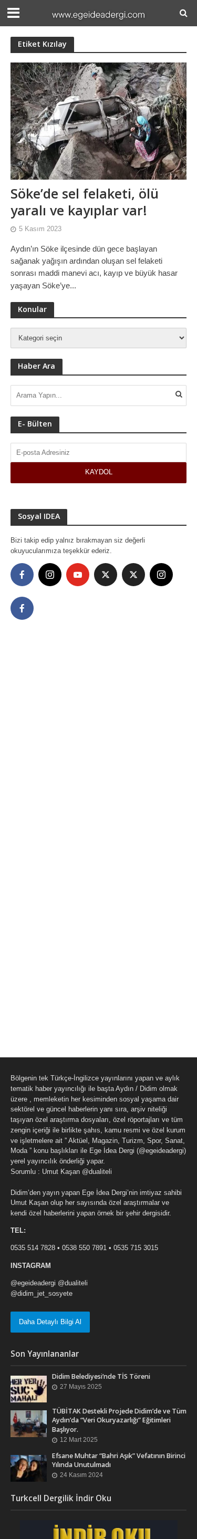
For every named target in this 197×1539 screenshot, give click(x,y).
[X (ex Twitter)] (105, 574)
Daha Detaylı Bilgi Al (50, 1322)
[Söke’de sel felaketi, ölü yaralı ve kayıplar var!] (98, 120)
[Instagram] (49, 574)
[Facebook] (22, 574)
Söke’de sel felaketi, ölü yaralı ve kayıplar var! (85, 202)
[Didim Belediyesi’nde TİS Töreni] (29, 1388)
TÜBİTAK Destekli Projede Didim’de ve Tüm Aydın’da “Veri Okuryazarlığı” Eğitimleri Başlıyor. (119, 1420)
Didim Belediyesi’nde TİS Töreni (101, 1376)
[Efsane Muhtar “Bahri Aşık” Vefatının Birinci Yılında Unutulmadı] (29, 1468)
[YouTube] (77, 574)
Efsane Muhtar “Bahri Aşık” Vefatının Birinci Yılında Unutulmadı (118, 1460)
